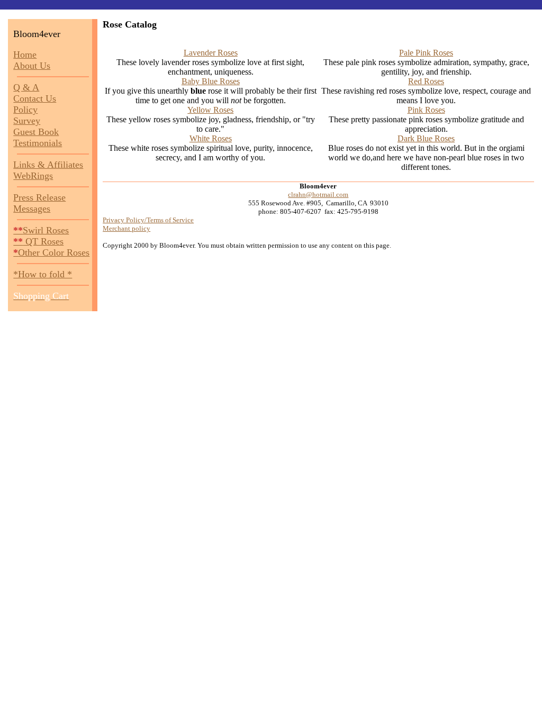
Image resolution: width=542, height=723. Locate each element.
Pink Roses (426, 109)
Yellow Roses (210, 109)
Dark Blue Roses (426, 138)
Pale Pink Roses (426, 52)
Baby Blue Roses (211, 81)
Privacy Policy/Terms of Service (148, 220)
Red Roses (426, 81)
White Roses (210, 138)
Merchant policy (126, 228)
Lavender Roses (211, 52)
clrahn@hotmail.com (318, 194)
